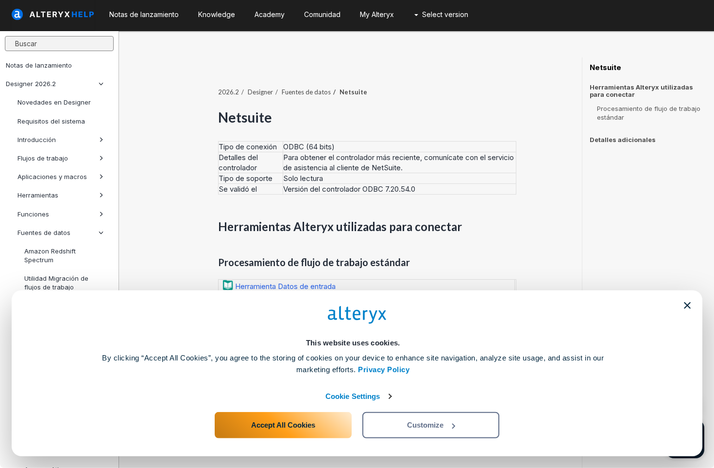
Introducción (36, 140)
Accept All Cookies (283, 425)
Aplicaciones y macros (52, 176)
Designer (260, 92)
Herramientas (37, 195)
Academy (270, 14)
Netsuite (605, 67)
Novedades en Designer (54, 102)
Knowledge (216, 14)
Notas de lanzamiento (39, 65)
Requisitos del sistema (51, 121)
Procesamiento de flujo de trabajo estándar (648, 113)
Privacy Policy (383, 369)
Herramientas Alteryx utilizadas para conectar (641, 91)
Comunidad (322, 14)
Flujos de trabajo (42, 158)
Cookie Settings (352, 396)
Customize (425, 425)
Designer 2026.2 (31, 84)
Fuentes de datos (43, 232)
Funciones (33, 214)
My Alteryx (377, 14)
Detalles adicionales (623, 140)
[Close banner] (687, 305)
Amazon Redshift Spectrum (50, 255)
